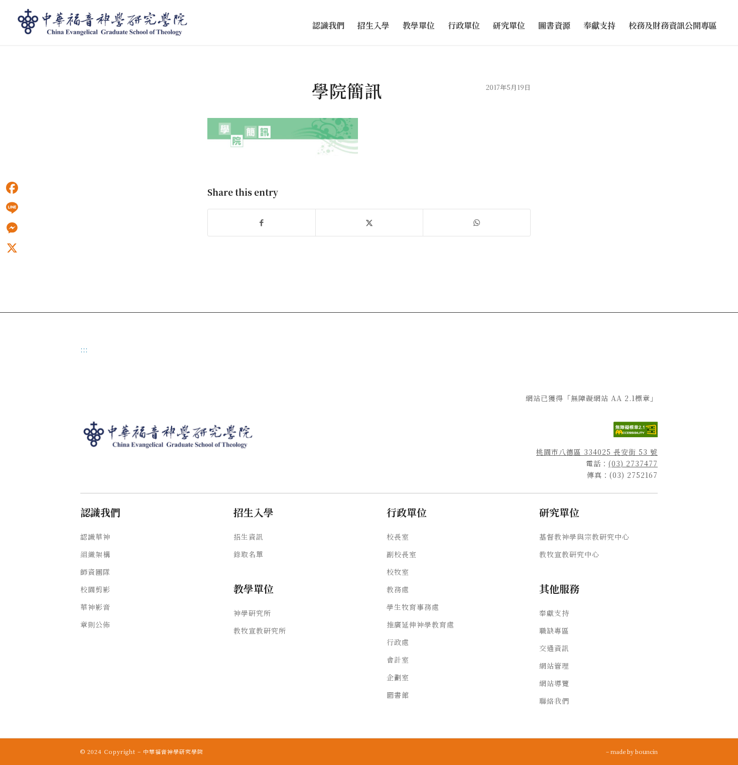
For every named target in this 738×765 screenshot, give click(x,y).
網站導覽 (554, 683)
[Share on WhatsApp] (476, 222)
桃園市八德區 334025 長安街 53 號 (597, 452)
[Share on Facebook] (261, 222)
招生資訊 (248, 537)
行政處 (398, 642)
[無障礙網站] (635, 434)
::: (3, 56)
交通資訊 (554, 648)
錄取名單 (248, 554)
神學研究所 (252, 613)
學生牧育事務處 (413, 607)
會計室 (398, 660)
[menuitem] (328, 26)
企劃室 (398, 677)
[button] (328, 26)
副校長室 (402, 554)
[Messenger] (12, 228)
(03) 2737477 (633, 463)
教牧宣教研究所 (259, 630)
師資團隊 (95, 572)
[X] (12, 248)
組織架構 (95, 554)
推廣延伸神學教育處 (420, 624)
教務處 (398, 589)
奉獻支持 (554, 613)
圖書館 (398, 695)
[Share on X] (369, 222)
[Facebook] (12, 188)
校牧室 (398, 572)
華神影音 (95, 607)
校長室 (398, 537)
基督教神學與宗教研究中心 (584, 537)
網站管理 (554, 666)
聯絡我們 (554, 701)
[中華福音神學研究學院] (103, 22)
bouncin (646, 751)
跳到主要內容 (21, 56)
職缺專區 (554, 630)
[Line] (12, 208)
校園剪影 (95, 589)
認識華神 (95, 537)
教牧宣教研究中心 (569, 554)
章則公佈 (95, 624)
